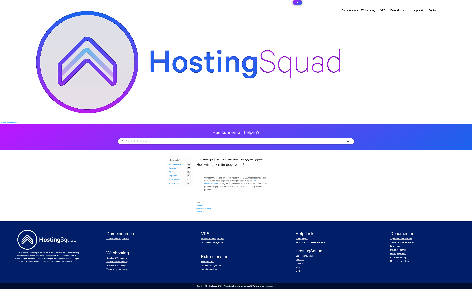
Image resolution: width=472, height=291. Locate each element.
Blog (298, 271)
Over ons (300, 259)
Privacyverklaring (398, 250)
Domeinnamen (350, 10)
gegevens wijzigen (203, 208)
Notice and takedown (399, 261)
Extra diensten (398, 10)
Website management (211, 265)
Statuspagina (302, 239)
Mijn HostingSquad (304, 256)
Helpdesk (418, 10)
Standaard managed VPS (212, 239)
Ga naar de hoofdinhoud (9, 123)
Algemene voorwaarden (401, 239)
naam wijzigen (201, 211)
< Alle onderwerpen (205, 160)
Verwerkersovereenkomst (402, 242)
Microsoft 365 (207, 262)
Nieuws (299, 267)
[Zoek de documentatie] (123, 141)
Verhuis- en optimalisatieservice (310, 242)
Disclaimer (395, 246)
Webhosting (368, 10)
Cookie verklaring (398, 257)
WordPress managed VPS (213, 242)
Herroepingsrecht (398, 254)
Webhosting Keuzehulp (116, 269)
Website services (209, 269)
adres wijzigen (201, 205)
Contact (433, 10)
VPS (382, 10)
